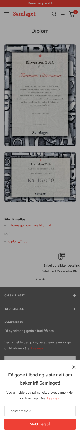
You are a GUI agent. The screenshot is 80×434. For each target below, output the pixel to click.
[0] (72, 14)
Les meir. (53, 398)
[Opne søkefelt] (54, 14)
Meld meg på (40, 424)
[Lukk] (74, 367)
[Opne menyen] (6, 14)
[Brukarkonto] (63, 14)
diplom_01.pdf (18, 241)
